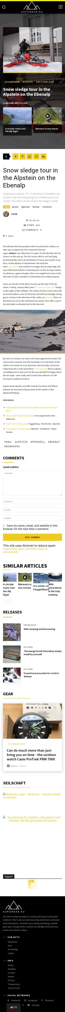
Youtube (35, 1005)
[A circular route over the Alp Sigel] (17, 115)
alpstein (15, 207)
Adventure (12, 81)
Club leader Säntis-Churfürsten (20, 415)
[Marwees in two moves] (47, 115)
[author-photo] (9, 765)
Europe (28, 81)
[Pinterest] (23, 156)
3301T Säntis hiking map (17, 423)
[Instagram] (25, 1000)
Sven (14, 214)
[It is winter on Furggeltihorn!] (41, 578)
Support (9, 876)
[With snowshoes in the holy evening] (55, 577)
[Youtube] (28, 1005)
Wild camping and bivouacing (39, 628)
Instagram (32, 1000)
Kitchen (28, 647)
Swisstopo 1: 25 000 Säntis (18, 428)
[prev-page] (5, 601)
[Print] (43, 156)
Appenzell (25, 207)
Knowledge (30, 625)
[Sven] (7, 214)
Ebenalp (36, 207)
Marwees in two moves (47, 128)
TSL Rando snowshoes (45, 287)
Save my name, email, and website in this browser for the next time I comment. (30, 527)
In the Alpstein (40, 368)
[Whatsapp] (29, 156)
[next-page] (10, 601)
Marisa (14, 766)
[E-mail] (36, 156)
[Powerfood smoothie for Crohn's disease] (12, 676)
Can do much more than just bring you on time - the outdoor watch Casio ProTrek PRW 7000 (31, 754)
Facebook (15, 1000)
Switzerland (45, 81)
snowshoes (47, 207)
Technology (16, 743)
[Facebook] (16, 156)
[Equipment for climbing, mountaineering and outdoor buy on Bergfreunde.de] (32, 820)
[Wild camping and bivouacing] (12, 632)
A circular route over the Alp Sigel (15, 130)
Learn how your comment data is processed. (25, 550)
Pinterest (49, 1000)
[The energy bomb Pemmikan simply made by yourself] (12, 654)
